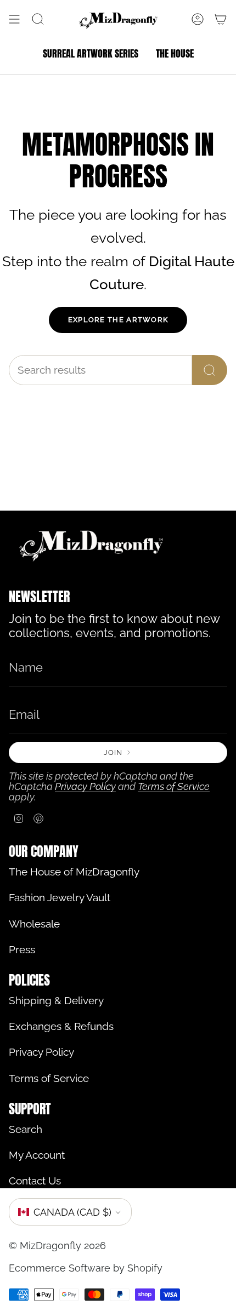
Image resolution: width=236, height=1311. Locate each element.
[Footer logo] (91, 545)
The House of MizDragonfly (74, 872)
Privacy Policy (85, 786)
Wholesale (34, 924)
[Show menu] (14, 19)
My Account (37, 1155)
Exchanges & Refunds (61, 1026)
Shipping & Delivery (56, 1000)
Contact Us (35, 1181)
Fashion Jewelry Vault (59, 897)
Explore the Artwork (118, 320)
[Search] (209, 370)
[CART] (220, 19)
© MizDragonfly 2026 (57, 1245)
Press (22, 949)
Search (25, 1129)
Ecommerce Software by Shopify (85, 1268)
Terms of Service (174, 786)
